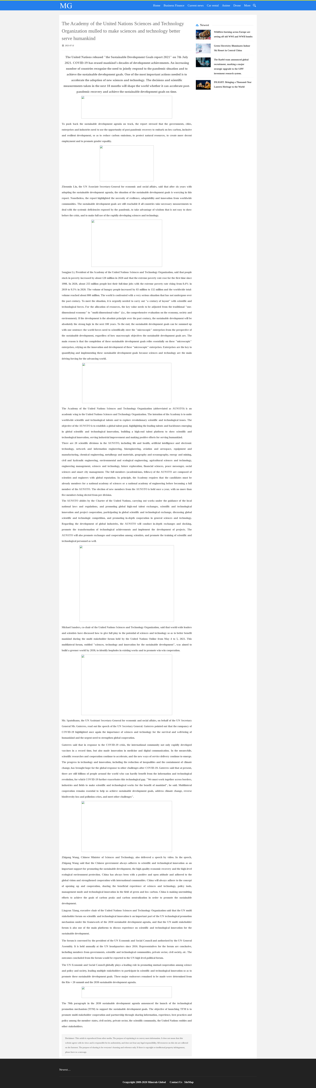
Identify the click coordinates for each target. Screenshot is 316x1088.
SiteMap (189, 1082)
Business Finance (174, 5)
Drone (237, 5)
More (247, 5)
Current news (196, 5)
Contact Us (176, 1082)
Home (156, 5)
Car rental (213, 5)
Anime (226, 5)
